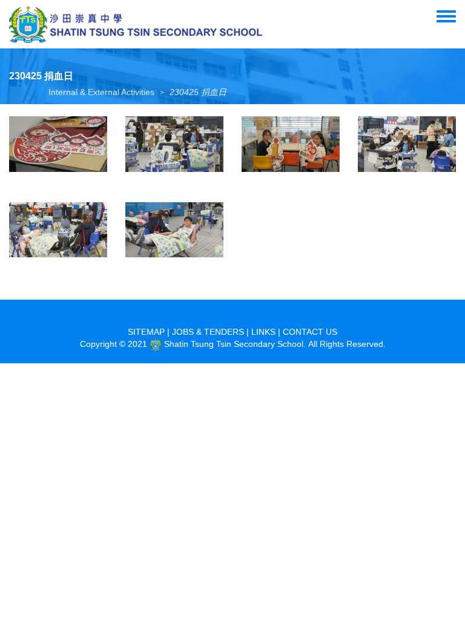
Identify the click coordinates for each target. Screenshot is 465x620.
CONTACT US (310, 332)
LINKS (263, 332)
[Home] (137, 24)
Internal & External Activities (101, 92)
